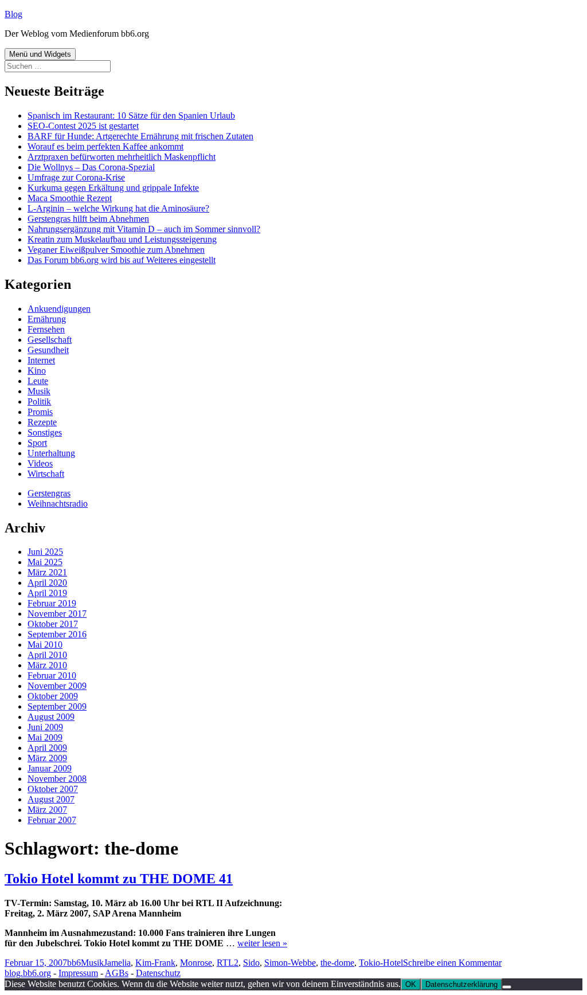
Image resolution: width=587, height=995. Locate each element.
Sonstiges (45, 432)
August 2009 (51, 717)
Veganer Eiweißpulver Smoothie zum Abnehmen (116, 249)
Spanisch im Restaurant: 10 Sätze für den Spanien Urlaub (131, 115)
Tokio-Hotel (381, 962)
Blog (13, 14)
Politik (39, 401)
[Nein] (506, 987)
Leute (38, 381)
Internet (41, 360)
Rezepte (42, 422)
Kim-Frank (155, 962)
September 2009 (57, 706)
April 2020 (47, 582)
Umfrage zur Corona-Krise (76, 177)
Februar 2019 (52, 603)
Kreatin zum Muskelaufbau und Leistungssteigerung (122, 239)
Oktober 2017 (53, 624)
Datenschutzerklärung (461, 984)
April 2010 (47, 655)
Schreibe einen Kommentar (452, 962)
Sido (251, 962)
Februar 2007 (52, 820)
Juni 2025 (45, 552)
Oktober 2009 (53, 696)
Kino (37, 370)
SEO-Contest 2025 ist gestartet (83, 126)
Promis (40, 412)
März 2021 (47, 572)
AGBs (116, 973)
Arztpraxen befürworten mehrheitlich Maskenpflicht (122, 157)
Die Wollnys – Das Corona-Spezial (91, 167)
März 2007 (47, 809)
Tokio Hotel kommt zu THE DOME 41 (119, 878)
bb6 (74, 962)
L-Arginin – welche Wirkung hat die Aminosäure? (118, 208)
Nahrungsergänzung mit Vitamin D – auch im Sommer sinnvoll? (144, 229)
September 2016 (57, 634)
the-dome (337, 962)
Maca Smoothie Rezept (70, 198)
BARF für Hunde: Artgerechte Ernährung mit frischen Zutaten (140, 136)
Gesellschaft (50, 339)
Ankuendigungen (59, 309)
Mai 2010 (45, 644)
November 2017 (57, 613)
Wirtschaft (46, 474)
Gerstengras (49, 493)
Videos (40, 463)
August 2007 (51, 799)
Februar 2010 (52, 675)
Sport (37, 443)
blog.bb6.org (28, 973)
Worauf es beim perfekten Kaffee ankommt (105, 146)
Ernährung (47, 319)
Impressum (78, 973)
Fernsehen (46, 329)
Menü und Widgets (40, 54)
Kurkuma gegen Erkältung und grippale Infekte (113, 188)
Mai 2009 (45, 737)
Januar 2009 (50, 768)
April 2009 (47, 748)
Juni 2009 (45, 727)
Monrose (196, 962)
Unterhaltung (51, 453)
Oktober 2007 (53, 789)
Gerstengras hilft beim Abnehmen (88, 219)
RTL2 (227, 962)
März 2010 (47, 665)
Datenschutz (158, 973)
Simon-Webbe (290, 962)
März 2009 (47, 758)
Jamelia (117, 962)
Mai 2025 (45, 562)
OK (410, 984)
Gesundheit (48, 350)
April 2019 (47, 593)
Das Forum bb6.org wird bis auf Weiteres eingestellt (122, 260)
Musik (39, 391)
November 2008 (57, 779)
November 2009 (57, 686)
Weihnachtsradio (58, 503)
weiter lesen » (262, 943)
